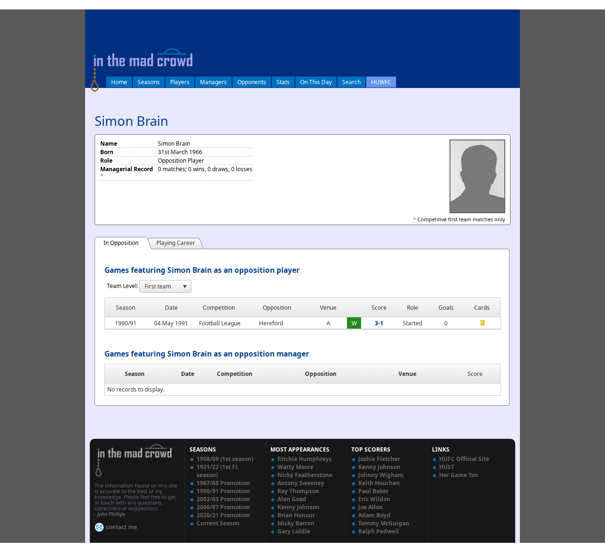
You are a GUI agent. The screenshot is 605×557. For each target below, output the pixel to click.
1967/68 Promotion (223, 483)
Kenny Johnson (298, 507)
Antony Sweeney (300, 483)
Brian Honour (296, 515)
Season (135, 374)
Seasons (149, 82)
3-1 (379, 323)
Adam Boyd (374, 515)
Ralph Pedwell (378, 531)
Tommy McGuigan (383, 523)
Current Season (218, 523)
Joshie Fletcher (379, 459)
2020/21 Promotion (223, 515)
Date (187, 374)
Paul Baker (373, 491)
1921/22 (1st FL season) (218, 471)
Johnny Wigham (381, 475)
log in (95, 16)
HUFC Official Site (464, 459)
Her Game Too (458, 475)
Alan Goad (291, 499)
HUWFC (381, 82)
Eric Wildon (374, 499)
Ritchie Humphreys (304, 459)
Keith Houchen (379, 483)
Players (180, 82)
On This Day (316, 82)
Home (119, 82)
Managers (213, 82)
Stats (283, 82)
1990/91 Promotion (223, 491)
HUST (446, 467)
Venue (407, 374)
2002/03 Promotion (223, 499)
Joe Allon (370, 507)
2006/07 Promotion (223, 507)
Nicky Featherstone (304, 475)
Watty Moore (295, 467)
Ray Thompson (298, 491)
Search (351, 82)
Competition (234, 374)
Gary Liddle (293, 531)
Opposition (321, 374)
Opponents (251, 82)
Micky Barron (295, 523)
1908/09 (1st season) (225, 459)
